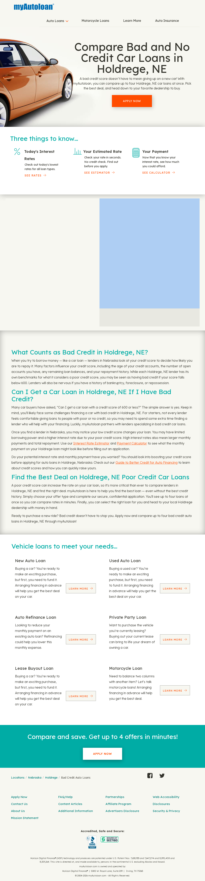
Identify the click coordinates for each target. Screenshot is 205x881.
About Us (18, 811)
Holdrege (51, 777)
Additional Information (75, 811)
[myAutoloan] (102, 839)
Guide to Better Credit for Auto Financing (147, 463)
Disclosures (161, 804)
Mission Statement (24, 818)
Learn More (132, 21)
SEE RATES (33, 175)
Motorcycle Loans (95, 21)
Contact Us (19, 804)
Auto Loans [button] (55, 21)
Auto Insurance (167, 21)
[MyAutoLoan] (34, 7)
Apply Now (132, 101)
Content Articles (70, 804)
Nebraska (34, 777)
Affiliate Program (118, 804)
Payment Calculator (132, 443)
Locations (17, 777)
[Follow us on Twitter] (162, 775)
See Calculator (156, 172)
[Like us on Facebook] (150, 775)
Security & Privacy (166, 811)
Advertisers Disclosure (122, 811)
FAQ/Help (65, 797)
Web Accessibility (166, 797)
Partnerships (115, 797)
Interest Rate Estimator (91, 443)
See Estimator (97, 172)
